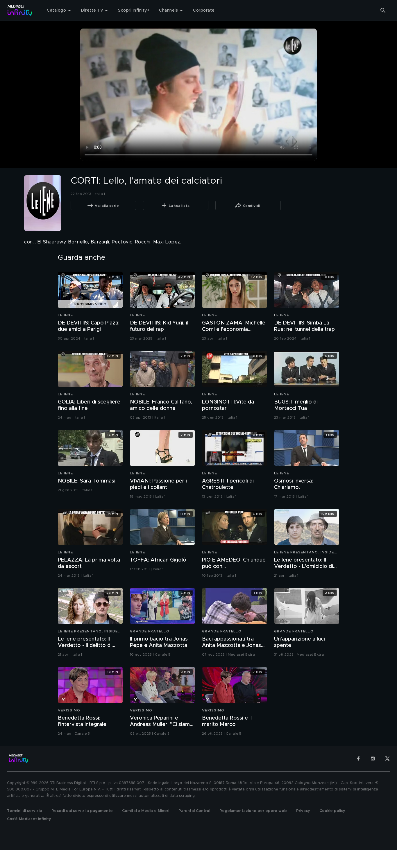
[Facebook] (358, 758)
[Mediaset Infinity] (20, 10)
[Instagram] (372, 758)
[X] (387, 758)
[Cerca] (383, 10)
